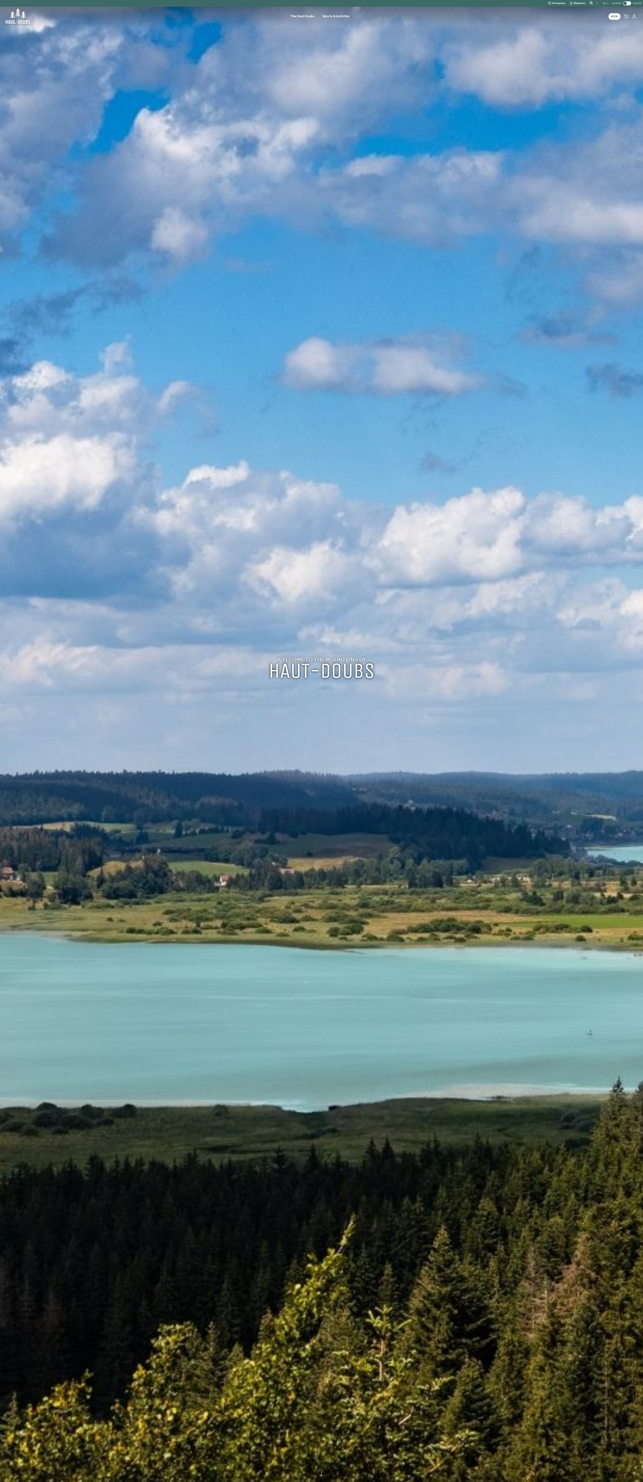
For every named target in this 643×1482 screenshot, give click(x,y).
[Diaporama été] (321, 741)
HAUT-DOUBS (321, 670)
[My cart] (626, 16)
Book (614, 16)
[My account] (634, 16)
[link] (627, 3)
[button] (626, 16)
